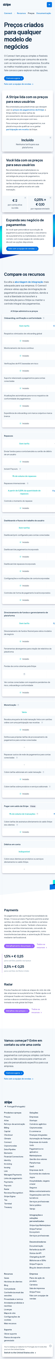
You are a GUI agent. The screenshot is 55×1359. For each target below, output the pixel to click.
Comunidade (9, 1288)
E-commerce (35, 1131)
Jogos (32, 1177)
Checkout (8, 1135)
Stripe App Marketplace (40, 1225)
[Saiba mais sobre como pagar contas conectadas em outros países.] (28, 483)
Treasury (8, 1207)
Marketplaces (36, 1155)
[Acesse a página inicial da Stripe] (7, 1102)
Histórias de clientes (13, 1281)
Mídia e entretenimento (40, 1191)
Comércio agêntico (38, 1124)
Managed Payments (13, 1174)
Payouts (7, 1185)
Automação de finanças (40, 1138)
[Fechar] (50, 1346)
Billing (6, 1127)
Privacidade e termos (13, 1299)
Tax (5, 1200)
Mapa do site (9, 1313)
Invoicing (8, 1163)
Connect (8, 1142)
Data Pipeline (10, 1149)
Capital (7, 1131)
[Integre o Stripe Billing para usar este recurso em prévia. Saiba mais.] (17, 825)
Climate (7, 1138)
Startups (33, 1120)
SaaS (32, 1166)
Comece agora (13, 78)
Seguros (33, 1187)
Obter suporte (10, 1333)
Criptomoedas (10, 1145)
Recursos (21, 13)
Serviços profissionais (39, 1201)
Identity (7, 1160)
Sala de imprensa (37, 1288)
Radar (6, 1189)
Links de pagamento (13, 1178)
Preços (31, 13)
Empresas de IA (36, 1170)
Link (6, 1171)
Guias (6, 1278)
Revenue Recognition (13, 1192)
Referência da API (37, 1249)
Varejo (32, 1208)
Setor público (35, 1205)
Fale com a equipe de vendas (17, 84)
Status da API (35, 1253)
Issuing (7, 1167)
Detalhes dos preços (16, 1010)
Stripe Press (35, 1292)
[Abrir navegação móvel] (49, 4)
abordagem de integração (29, 281)
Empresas (34, 1116)
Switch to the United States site (19, 1352)
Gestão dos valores (38, 1159)
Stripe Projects (36, 1264)
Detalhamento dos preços (18, 946)
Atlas (6, 1120)
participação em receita (17, 129)
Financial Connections (13, 1156)
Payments (8, 1182)
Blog (6, 1285)
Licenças (8, 1309)
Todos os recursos (41, 946)
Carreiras (34, 1284)
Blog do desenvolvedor (40, 1267)
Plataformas (35, 1162)
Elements (8, 1153)
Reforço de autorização (14, 1124)
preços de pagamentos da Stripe (28, 109)
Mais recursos (10, 1323)
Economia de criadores (40, 1173)
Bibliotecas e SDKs (38, 1260)
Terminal (8, 1203)
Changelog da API (37, 1256)
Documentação (43, 13)
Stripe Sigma (9, 1196)
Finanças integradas (38, 1135)
